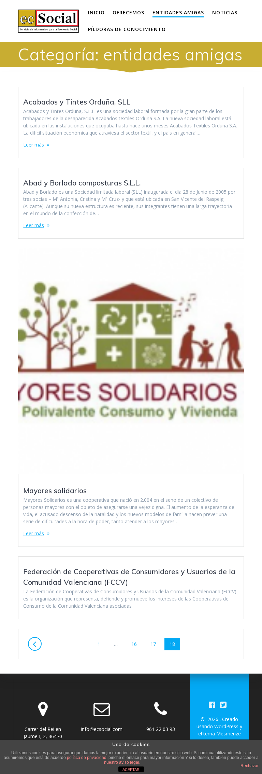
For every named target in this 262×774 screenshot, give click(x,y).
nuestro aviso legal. (122, 762)
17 (155, 643)
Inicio (96, 12)
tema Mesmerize (222, 733)
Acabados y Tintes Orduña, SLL (76, 101)
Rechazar (250, 765)
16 (136, 643)
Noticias (224, 12)
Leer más (33, 144)
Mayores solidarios (55, 490)
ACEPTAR (131, 770)
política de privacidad (86, 757)
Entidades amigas (178, 12)
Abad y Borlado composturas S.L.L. (82, 182)
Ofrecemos (128, 12)
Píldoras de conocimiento (127, 29)
